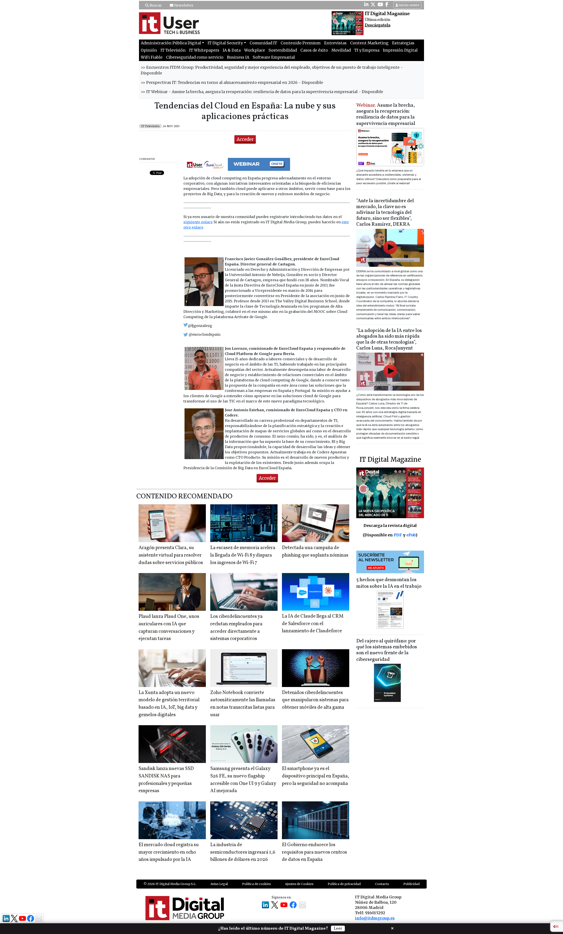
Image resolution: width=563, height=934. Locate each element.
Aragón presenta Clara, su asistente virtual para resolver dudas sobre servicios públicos (171, 555)
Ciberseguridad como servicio (194, 57)
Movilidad (341, 50)
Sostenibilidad (283, 50)
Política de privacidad (344, 884)
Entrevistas (335, 43)
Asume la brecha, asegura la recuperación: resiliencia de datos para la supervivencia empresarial (385, 114)
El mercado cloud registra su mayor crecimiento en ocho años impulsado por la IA (169, 852)
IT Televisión (173, 50)
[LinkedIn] (366, 4)
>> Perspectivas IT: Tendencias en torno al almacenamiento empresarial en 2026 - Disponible (232, 82)
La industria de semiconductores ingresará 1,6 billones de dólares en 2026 (242, 852)
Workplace (254, 50)
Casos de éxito (314, 50)
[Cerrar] (392, 928)
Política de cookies (256, 884)
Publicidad (411, 884)
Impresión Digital (400, 50)
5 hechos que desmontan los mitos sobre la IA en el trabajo (388, 583)
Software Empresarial (274, 57)
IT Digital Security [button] (225, 43)
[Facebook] (386, 4)
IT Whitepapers (204, 50)
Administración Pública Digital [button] (171, 43)
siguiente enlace (198, 222)
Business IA (238, 57)
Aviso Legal (219, 884)
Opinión (149, 50)
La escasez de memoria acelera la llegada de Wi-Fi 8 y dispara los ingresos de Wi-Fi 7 (242, 555)
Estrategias (403, 43)
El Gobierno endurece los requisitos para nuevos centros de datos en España (314, 852)
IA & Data (232, 50)
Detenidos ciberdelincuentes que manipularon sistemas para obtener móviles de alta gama (315, 700)
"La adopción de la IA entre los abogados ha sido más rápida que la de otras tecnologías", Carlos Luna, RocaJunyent (389, 339)
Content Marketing (369, 43)
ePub (410, 534)
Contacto (382, 884)
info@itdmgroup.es (375, 918)
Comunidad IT (263, 43)
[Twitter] (373, 4)
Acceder (245, 139)
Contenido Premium (301, 43)
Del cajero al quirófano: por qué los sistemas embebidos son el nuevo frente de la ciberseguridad (386, 650)
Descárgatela (377, 25)
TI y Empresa (366, 50)
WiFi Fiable (152, 57)
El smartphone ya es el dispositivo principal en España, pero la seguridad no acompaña (315, 776)
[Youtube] (380, 4)
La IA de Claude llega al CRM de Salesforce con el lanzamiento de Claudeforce (313, 624)
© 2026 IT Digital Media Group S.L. (170, 884)
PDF (398, 534)
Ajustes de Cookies (299, 884)
